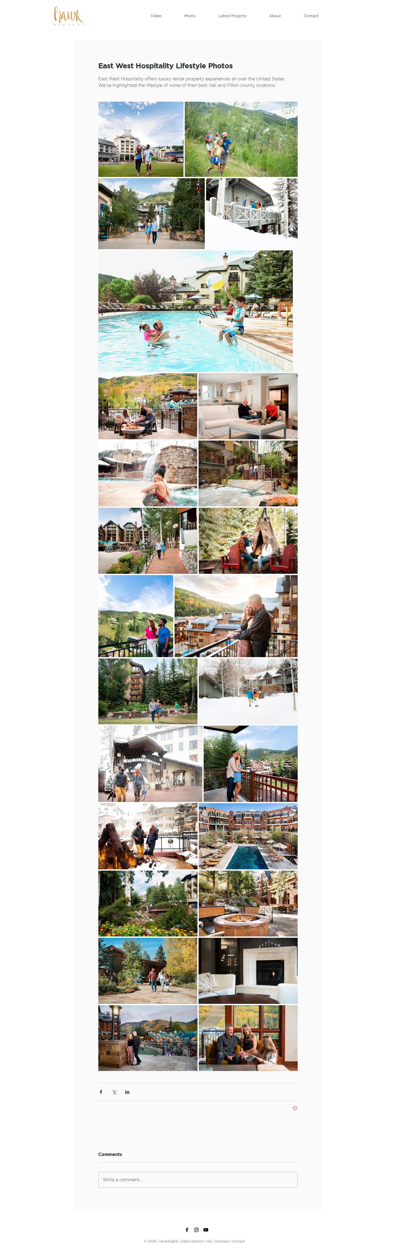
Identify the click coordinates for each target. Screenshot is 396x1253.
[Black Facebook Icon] (187, 1230)
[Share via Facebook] (100, 1091)
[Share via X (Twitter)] (114, 1091)
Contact (238, 1241)
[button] (156, 16)
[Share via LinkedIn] (127, 1091)
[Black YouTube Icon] (206, 1230)
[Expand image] (140, 139)
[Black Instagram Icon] (196, 1230)
